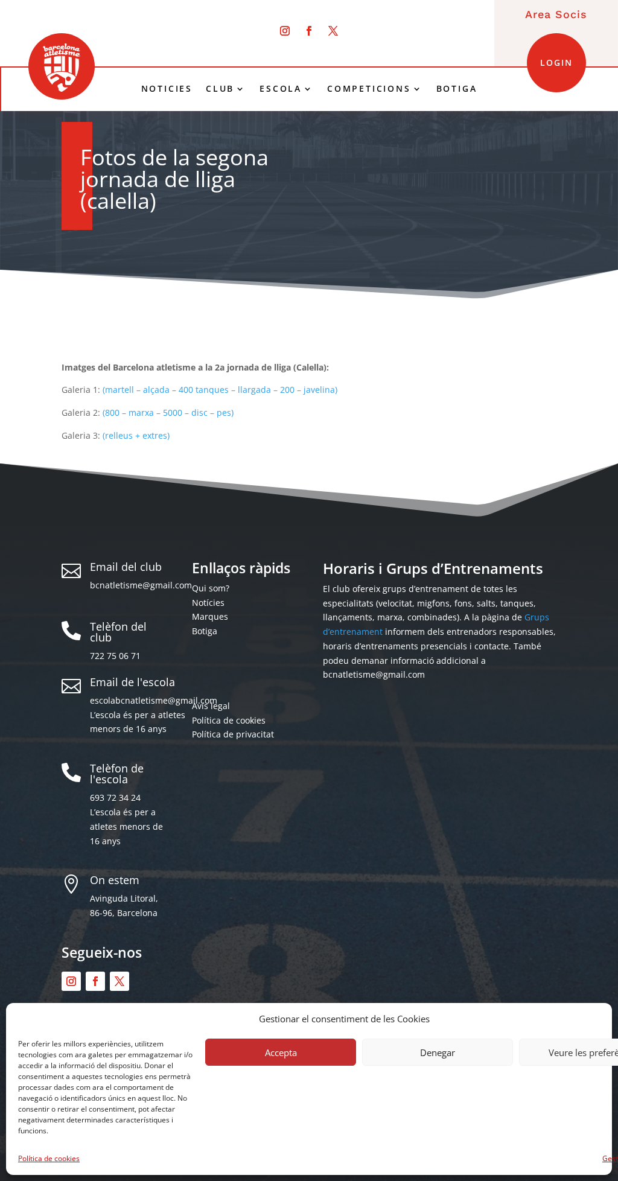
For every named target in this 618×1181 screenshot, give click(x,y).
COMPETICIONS (369, 88)
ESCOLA (281, 88)
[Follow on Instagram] (285, 30)
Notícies (208, 602)
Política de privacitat (233, 734)
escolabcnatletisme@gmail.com (153, 700)
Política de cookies (49, 1158)
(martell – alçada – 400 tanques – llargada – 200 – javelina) (220, 389)
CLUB (220, 88)
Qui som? (210, 588)
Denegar (437, 1052)
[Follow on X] (333, 30)
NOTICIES (167, 88)
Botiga (204, 631)
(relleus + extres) (136, 435)
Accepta (281, 1052)
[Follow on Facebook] (309, 30)
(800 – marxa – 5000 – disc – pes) (168, 412)
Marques (210, 616)
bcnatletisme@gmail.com (141, 585)
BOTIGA (456, 88)
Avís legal (211, 705)
